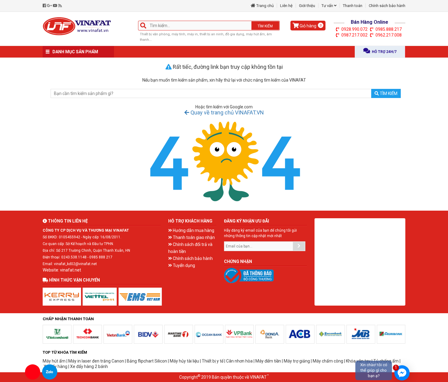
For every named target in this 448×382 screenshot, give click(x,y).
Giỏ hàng (310, 25)
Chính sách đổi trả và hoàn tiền (190, 248)
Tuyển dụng (183, 265)
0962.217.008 (388, 35)
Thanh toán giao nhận (193, 237)
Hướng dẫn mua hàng (193, 230)
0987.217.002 (354, 35)
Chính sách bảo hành (387, 5)
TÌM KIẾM (265, 26)
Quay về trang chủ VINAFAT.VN (226, 112)
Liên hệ (286, 5)
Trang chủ (264, 5)
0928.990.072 (354, 29)
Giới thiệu (307, 5)
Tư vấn (328, 5)
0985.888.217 (388, 29)
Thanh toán (352, 5)
